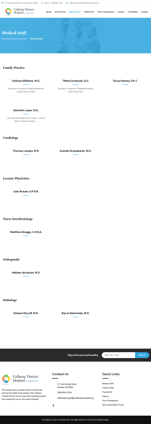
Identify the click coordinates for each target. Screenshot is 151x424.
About (48, 12)
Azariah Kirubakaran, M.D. (75, 150)
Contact (144, 12)
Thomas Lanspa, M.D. (26, 150)
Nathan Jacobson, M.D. (26, 272)
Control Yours (103, 420)
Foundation (133, 12)
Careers (121, 12)
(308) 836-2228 (57, 3)
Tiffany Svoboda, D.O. (75, 80)
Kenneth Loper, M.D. (26, 110)
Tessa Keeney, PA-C (125, 80)
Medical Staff (75, 12)
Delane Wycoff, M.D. (25, 313)
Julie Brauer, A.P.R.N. (26, 191)
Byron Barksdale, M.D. (75, 313)
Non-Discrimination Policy (113, 405)
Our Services (60, 12)
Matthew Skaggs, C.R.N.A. (26, 232)
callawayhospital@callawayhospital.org (84, 3)
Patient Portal (108, 388)
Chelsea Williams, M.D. (26, 80)
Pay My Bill (107, 392)
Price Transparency (105, 12)
